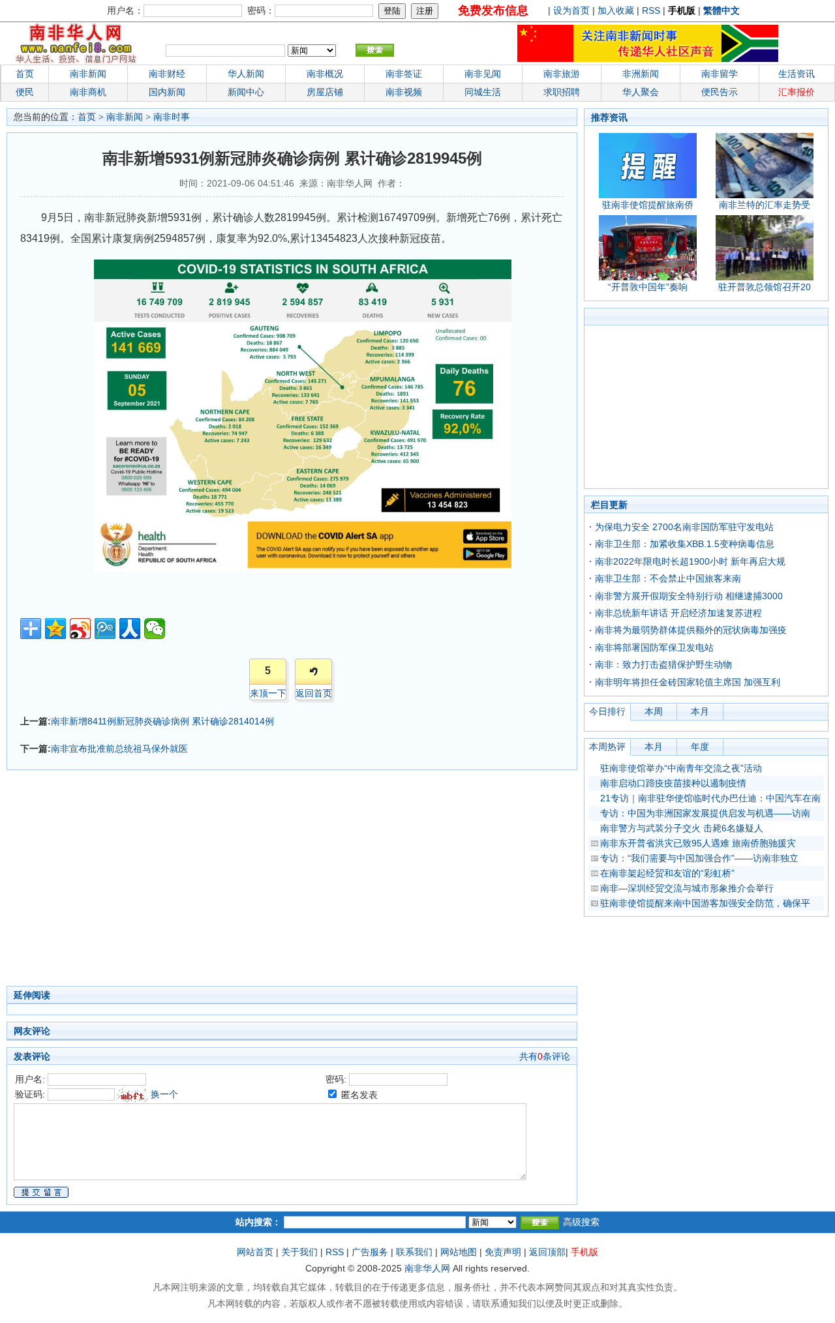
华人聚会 (640, 92)
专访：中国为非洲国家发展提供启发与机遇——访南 (705, 813)
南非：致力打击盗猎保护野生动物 (663, 664)
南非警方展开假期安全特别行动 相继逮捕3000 (689, 596)
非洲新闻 (640, 73)
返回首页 (314, 693)
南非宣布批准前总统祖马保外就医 (119, 748)
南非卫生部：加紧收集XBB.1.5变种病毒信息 (684, 544)
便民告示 (719, 92)
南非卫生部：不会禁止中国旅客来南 (668, 578)
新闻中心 (246, 92)
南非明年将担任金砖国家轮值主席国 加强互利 (687, 682)
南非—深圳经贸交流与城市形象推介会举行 (687, 888)
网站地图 (458, 1252)
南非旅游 (561, 73)
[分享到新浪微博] (80, 628)
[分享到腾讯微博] (105, 628)
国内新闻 (167, 92)
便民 (25, 92)
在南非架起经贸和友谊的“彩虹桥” (667, 873)
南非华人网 (427, 1268)
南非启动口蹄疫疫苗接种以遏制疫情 (673, 783)
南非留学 (719, 73)
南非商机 (88, 92)
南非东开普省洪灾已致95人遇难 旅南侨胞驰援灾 (698, 843)
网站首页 (255, 1252)
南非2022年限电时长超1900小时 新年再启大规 (690, 561)
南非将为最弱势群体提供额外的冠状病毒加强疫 (691, 630)
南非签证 (404, 73)
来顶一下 (268, 693)
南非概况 (325, 73)
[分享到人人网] (129, 628)
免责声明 (503, 1252)
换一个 (164, 1094)
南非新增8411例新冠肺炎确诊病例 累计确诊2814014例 (162, 721)
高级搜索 (581, 1222)
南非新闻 (88, 73)
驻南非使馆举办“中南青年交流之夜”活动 (681, 768)
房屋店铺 (325, 92)
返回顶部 (547, 1252)
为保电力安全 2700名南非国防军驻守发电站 (684, 527)
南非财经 (167, 73)
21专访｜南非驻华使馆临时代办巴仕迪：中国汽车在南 (710, 798)
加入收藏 (616, 10)
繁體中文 (721, 10)
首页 (25, 73)
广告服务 (370, 1252)
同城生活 (482, 92)
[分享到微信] (154, 628)
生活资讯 (796, 73)
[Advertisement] (228, 881)
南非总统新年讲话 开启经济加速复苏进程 (678, 613)
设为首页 (571, 10)
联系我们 (414, 1252)
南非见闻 (482, 73)
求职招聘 (561, 92)
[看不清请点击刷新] (132, 1095)
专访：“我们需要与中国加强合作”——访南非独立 (699, 858)
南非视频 (404, 92)
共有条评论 (544, 1056)
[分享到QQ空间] (55, 628)
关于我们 (299, 1252)
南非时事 (171, 117)
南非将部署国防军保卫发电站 (654, 647)
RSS (651, 10)
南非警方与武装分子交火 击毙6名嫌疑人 (681, 828)
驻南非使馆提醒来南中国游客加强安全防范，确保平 (705, 903)
